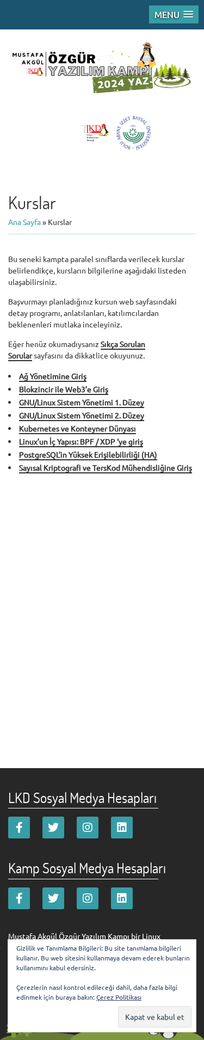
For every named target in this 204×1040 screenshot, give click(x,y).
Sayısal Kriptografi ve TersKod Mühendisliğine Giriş (105, 467)
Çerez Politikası (118, 997)
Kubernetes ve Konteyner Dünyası (77, 428)
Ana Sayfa (24, 222)
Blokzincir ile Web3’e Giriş (63, 389)
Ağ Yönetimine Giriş (52, 376)
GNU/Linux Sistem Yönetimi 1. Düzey (81, 402)
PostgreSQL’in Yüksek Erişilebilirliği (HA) (88, 454)
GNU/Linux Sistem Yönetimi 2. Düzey (81, 415)
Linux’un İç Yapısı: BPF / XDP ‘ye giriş (81, 441)
